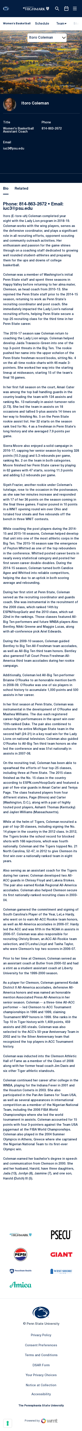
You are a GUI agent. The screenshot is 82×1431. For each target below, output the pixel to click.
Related (21, 188)
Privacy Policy (41, 1335)
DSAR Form (41, 1365)
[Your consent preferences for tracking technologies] (7, 1423)
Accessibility (41, 1394)
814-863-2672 (52, 128)
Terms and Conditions (41, 1355)
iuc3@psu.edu (13, 148)
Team (60, 23)
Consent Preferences (41, 1345)
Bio (6, 188)
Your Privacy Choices (41, 1375)
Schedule (42, 23)
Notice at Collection (41, 1385)
